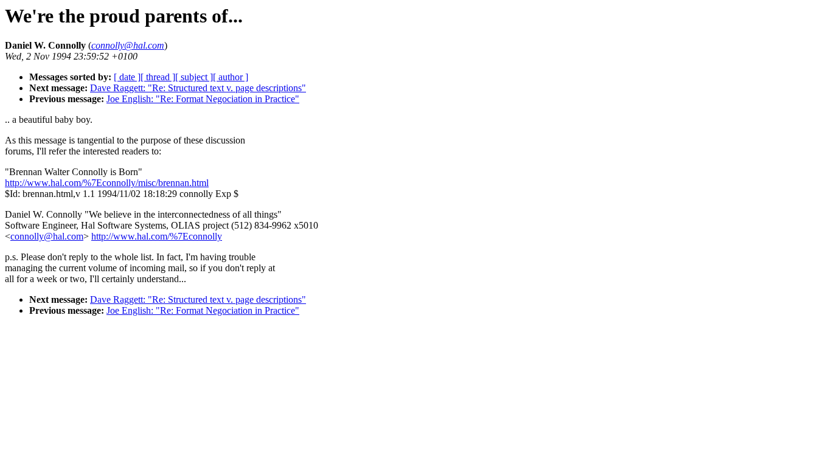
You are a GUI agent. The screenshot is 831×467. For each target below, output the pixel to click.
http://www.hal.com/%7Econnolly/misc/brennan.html (107, 183)
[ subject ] (194, 77)
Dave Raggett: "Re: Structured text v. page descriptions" (198, 88)
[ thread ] (158, 77)
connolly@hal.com (46, 236)
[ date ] (127, 77)
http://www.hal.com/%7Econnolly (156, 236)
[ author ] (230, 77)
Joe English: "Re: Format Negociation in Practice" (202, 99)
